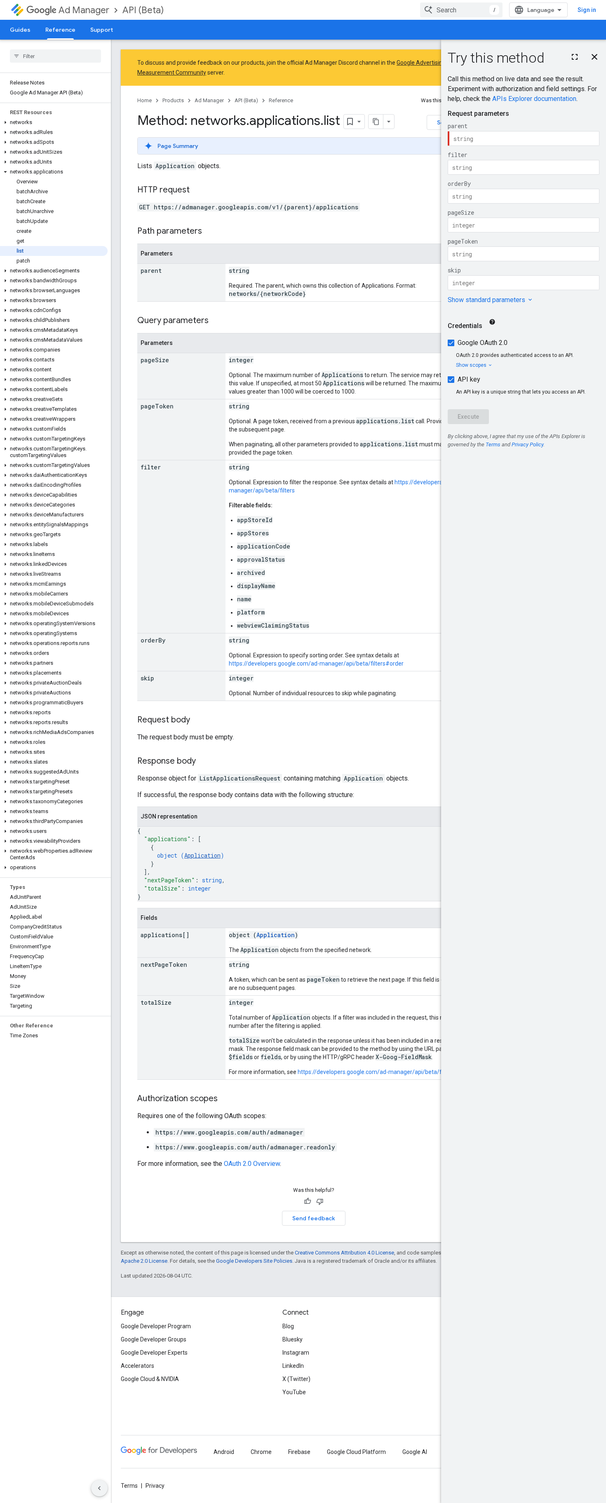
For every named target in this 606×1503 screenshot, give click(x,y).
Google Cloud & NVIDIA (150, 1379)
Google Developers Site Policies (254, 1261)
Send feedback (313, 1218)
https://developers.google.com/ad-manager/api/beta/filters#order (316, 663)
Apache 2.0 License (144, 1261)
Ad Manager (84, 10)
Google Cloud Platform (356, 1452)
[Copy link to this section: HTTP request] (198, 190)
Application (202, 855)
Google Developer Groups (153, 1339)
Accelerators (137, 1365)
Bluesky (292, 1339)
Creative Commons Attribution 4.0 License (344, 1253)
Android (224, 1452)
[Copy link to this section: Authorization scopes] (226, 1099)
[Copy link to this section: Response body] (204, 762)
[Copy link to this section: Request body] (198, 720)
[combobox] (461, 9)
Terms (129, 1485)
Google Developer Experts (154, 1352)
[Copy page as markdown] (376, 122)
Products (173, 100)
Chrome (261, 1452)
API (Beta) (143, 10)
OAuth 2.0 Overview (252, 1164)
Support (101, 29)
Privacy (155, 1485)
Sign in (587, 10)
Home (144, 100)
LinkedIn (293, 1365)
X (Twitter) (296, 1379)
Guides (20, 29)
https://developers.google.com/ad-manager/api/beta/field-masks (384, 1072)
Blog (288, 1326)
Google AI (414, 1452)
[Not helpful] (320, 1201)
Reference (60, 29)
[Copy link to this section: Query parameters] (217, 321)
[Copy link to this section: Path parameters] (210, 232)
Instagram (295, 1352)
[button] (54, 122)
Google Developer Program (156, 1326)
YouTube (294, 1392)
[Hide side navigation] (99, 1488)
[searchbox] (55, 56)
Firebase (299, 1452)
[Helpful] (307, 1201)
